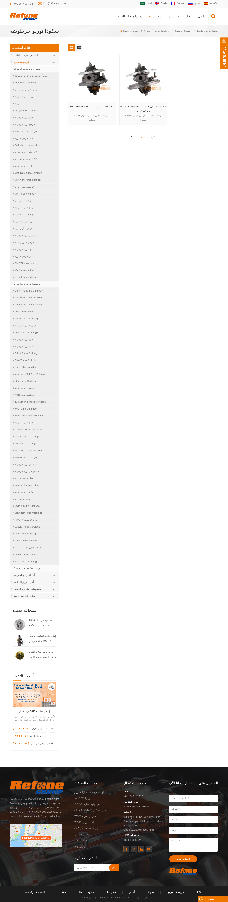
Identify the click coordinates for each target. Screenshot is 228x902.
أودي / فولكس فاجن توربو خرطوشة (31, 76)
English (164, 3)
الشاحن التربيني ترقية (25, 596)
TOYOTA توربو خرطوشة (26, 263)
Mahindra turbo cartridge (28, 180)
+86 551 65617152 (23, 4)
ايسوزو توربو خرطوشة (25, 388)
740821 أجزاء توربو (84, 823)
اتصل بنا (199, 16)
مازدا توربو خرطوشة (24, 166)
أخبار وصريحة (183, 16)
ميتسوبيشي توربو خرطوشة (27, 471)
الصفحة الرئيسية (115, 16)
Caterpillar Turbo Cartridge (29, 304)
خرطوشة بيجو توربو (23, 201)
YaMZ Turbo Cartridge (26, 561)
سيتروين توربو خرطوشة (25, 96)
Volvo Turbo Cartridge (26, 554)
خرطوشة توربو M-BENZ (26, 159)
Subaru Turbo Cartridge (27, 527)
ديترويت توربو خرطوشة (25, 325)
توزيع (160, 16)
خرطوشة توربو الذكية (24, 242)
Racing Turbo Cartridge (27, 568)
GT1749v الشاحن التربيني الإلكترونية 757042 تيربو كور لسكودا (143, 109)
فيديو (170, 16)
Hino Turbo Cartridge (26, 381)
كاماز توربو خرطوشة (24, 422)
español (214, 3)
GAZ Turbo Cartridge (26, 367)
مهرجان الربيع (36, 736)
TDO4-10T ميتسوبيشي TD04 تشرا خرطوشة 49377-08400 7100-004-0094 (40, 623)
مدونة (151, 892)
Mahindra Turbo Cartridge (28, 450)
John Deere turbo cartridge (29, 416)
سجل (114, 867)
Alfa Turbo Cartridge (25, 311)
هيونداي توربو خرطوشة (25, 124)
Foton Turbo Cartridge (26, 353)
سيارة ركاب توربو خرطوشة (136, 31)
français (181, 3)
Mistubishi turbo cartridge (28, 173)
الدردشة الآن (209, 899)
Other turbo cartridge (26, 277)
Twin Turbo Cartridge (26, 540)
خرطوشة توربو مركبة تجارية (27, 284)
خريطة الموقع (175, 892)
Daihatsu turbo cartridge (28, 145)
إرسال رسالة (183, 859)
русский (197, 3)
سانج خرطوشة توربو (24, 256)
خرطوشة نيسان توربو (24, 187)
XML (200, 892)
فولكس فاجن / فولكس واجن (28, 547)
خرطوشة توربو (162, 31)
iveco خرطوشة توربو (24, 395)
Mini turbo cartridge (25, 194)
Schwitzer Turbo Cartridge (28, 513)
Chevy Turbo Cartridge (27, 318)
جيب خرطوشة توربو (24, 138)
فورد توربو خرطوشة (24, 117)
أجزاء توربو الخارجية (24, 575)
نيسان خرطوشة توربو (24, 478)
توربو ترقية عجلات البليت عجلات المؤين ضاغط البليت (42, 654)
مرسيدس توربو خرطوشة (26, 464)
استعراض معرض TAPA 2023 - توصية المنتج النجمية (55, 728)
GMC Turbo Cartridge (26, 360)
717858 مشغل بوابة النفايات (88, 804)
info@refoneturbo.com (55, 3)
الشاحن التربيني (82, 835)
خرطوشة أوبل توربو (23, 228)
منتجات (150, 16)
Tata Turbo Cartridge (26, 534)
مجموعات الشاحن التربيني (27, 589)
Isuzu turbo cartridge (26, 131)
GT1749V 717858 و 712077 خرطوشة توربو (92, 107)
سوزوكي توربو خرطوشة (26, 235)
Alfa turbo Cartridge (25, 83)
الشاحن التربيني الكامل (26, 55)
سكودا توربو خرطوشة (24, 249)
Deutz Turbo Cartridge (26, 332)
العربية (149, 3)
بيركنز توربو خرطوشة (24, 207)
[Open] (224, 53)
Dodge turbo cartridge (26, 110)
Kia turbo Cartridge (25, 214)
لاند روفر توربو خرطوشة (26, 152)
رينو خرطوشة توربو (23, 221)
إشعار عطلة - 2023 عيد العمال (34, 712)
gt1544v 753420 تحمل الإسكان (90, 810)
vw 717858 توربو (83, 798)
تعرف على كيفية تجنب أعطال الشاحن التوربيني (52, 744)
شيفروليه (19, 103)
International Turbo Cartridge (30, 402)
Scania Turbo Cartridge (27, 506)
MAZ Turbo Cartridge (26, 457)
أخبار (132, 892)
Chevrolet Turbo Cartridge (28, 298)
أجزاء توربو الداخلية (24, 582)
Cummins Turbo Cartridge (29, 291)
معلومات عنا (135, 16)
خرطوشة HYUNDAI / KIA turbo (30, 374)
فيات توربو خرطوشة (24, 346)
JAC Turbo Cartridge (26, 409)
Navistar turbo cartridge (27, 485)
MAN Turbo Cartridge (26, 443)
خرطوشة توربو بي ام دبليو (26, 89)
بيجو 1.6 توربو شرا (83, 841)
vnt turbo (79, 847)
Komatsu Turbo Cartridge (28, 429)
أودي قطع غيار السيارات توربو (89, 792)
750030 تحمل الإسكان (85, 817)
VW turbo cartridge (25, 270)
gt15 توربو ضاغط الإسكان (87, 829)
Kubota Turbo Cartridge (27, 436)
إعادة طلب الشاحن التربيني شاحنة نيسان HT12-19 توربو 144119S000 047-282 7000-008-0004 (42, 639)
